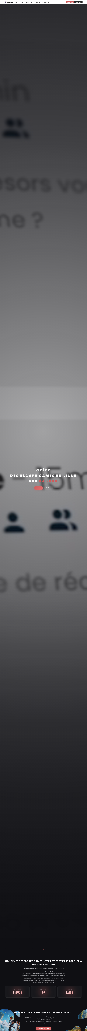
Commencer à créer (43, 1028)
